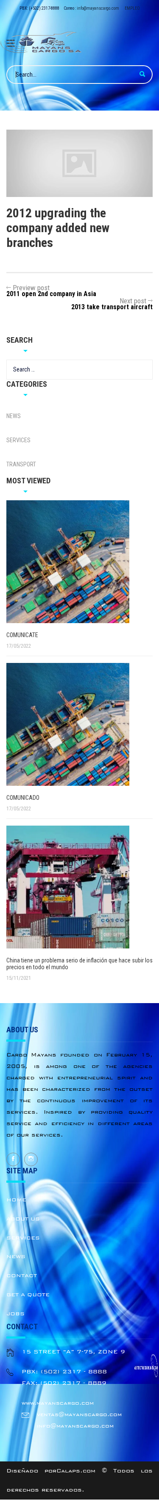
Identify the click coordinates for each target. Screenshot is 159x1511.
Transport (21, 464)
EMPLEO (132, 8)
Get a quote (28, 1295)
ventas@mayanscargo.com (79, 1414)
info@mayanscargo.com (98, 8)
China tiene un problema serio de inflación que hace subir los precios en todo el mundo (79, 963)
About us (23, 1219)
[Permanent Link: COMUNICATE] (82, 561)
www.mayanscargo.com (58, 1403)
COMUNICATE (22, 635)
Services (18, 440)
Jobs (15, 1314)
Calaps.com (75, 1470)
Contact (21, 1275)
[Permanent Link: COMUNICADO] (82, 724)
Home (16, 1200)
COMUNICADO (22, 797)
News (13, 416)
